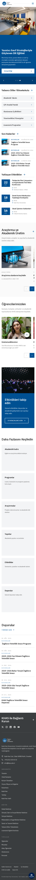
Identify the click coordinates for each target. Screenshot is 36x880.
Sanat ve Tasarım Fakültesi (10, 823)
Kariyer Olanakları (7, 781)
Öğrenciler (5, 841)
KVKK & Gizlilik (6, 870)
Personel (4, 855)
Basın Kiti (15, 870)
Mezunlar (4, 845)
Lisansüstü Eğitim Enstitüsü (10, 830)
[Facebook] (15, 727)
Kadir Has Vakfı (6, 798)
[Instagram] (7, 727)
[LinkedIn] (11, 727)
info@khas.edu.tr (9, 763)
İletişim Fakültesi (7, 816)
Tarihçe (4, 795)
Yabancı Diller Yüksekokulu (10, 827)
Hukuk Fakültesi (6, 809)
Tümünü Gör (7, 630)
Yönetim (4, 773)
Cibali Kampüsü (6, 777)
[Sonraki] (32, 80)
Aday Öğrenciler (7, 848)
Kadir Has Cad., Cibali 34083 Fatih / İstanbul (18, 756)
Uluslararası (5, 852)
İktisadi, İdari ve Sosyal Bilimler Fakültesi (14, 813)
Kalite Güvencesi (7, 867)
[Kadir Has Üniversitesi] (3, 3)
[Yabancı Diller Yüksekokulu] (9, 3)
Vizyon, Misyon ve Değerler (10, 784)
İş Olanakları (24, 867)
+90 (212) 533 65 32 (10, 760)
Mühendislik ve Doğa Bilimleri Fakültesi (13, 820)
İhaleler (16, 867)
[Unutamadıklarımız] (16, 328)
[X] (3, 727)
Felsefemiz (5, 788)
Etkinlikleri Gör (15, 420)
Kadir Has (5, 791)
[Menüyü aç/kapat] (33, 3)
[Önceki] (4, 80)
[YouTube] (19, 727)
